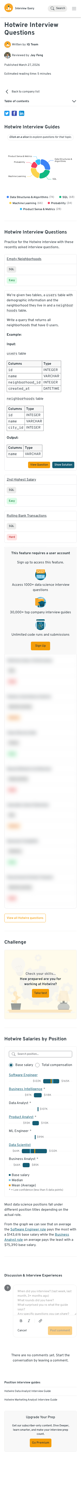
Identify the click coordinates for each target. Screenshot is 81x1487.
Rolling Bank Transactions (27, 516)
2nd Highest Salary (21, 480)
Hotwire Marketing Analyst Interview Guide (30, 1400)
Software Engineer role (28, 1229)
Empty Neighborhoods (24, 259)
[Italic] (28, 1320)
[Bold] (20, 1320)
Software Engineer (23, 1075)
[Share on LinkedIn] (21, 113)
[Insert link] (40, 1320)
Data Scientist (20, 1145)
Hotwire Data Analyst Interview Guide (27, 1391)
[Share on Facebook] (14, 113)
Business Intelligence (25, 1089)
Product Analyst (21, 1117)
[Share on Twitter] (7, 113)
